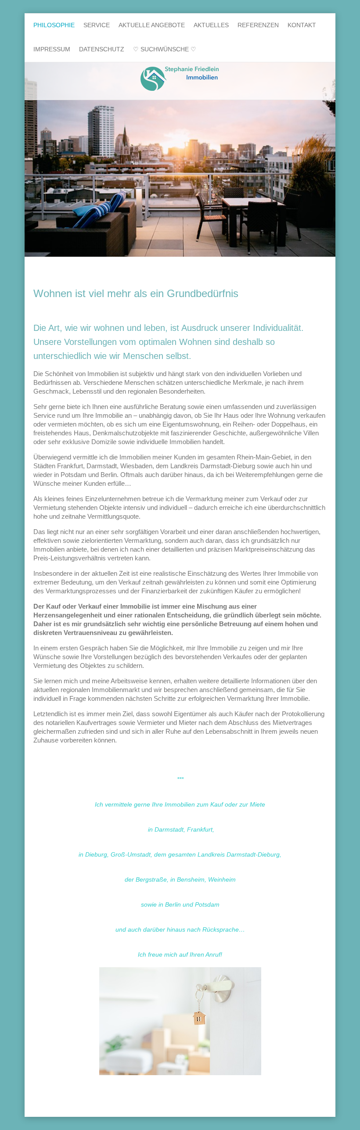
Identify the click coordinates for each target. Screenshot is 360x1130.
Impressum (51, 49)
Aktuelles (211, 25)
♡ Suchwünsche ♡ (164, 49)
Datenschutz (101, 49)
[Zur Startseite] (180, 79)
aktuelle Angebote (152, 25)
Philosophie (54, 25)
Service (96, 25)
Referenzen (258, 25)
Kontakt (302, 25)
